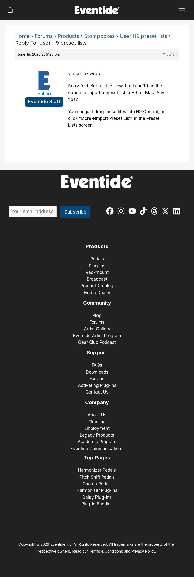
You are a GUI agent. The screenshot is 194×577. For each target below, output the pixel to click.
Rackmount (97, 272)
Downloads (97, 372)
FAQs (97, 365)
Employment (97, 428)
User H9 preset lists (143, 36)
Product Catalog (97, 285)
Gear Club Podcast (97, 342)
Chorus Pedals (97, 483)
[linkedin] (178, 211)
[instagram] (122, 211)
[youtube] (133, 211)
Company (97, 402)
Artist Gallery (97, 328)
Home (22, 36)
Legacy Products (97, 435)
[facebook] (111, 211)
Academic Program (97, 441)
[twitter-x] (167, 211)
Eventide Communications (97, 448)
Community (97, 303)
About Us (97, 414)
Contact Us (97, 392)
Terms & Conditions (106, 551)
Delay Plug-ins (97, 497)
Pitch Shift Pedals (97, 477)
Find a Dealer (97, 292)
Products (68, 36)
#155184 (170, 54)
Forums (44, 36)
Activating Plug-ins (97, 385)
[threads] (155, 211)
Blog (97, 315)
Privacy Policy (143, 551)
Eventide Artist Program (97, 335)
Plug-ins (97, 265)
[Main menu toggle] (181, 10)
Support (97, 353)
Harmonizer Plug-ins (97, 490)
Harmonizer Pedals (97, 470)
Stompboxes (99, 36)
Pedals (97, 258)
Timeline (97, 421)
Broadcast (97, 279)
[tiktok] (144, 211)
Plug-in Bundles (97, 503)
